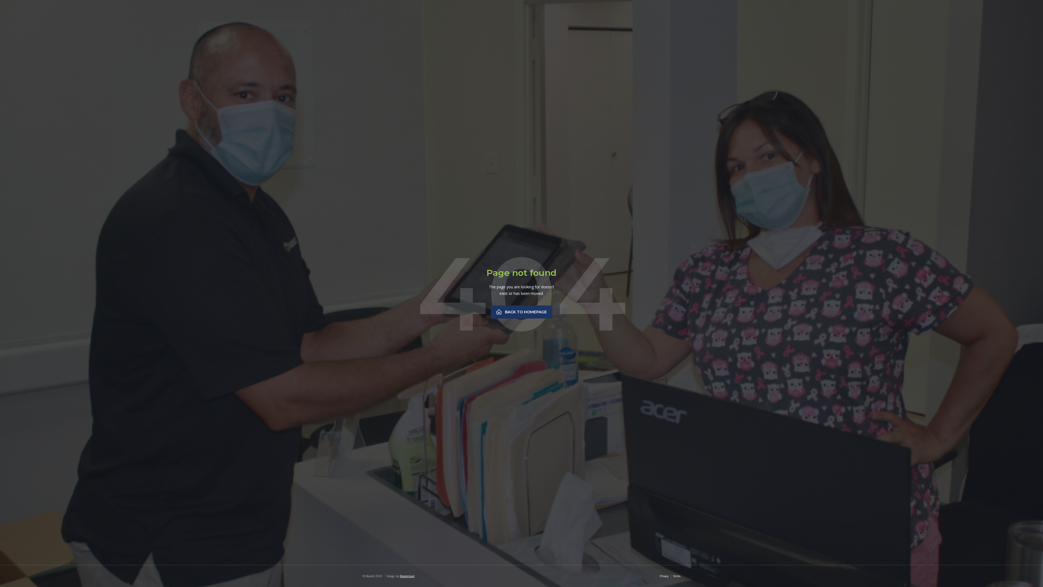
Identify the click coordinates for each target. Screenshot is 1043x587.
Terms (676, 576)
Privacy (664, 576)
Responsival (407, 576)
